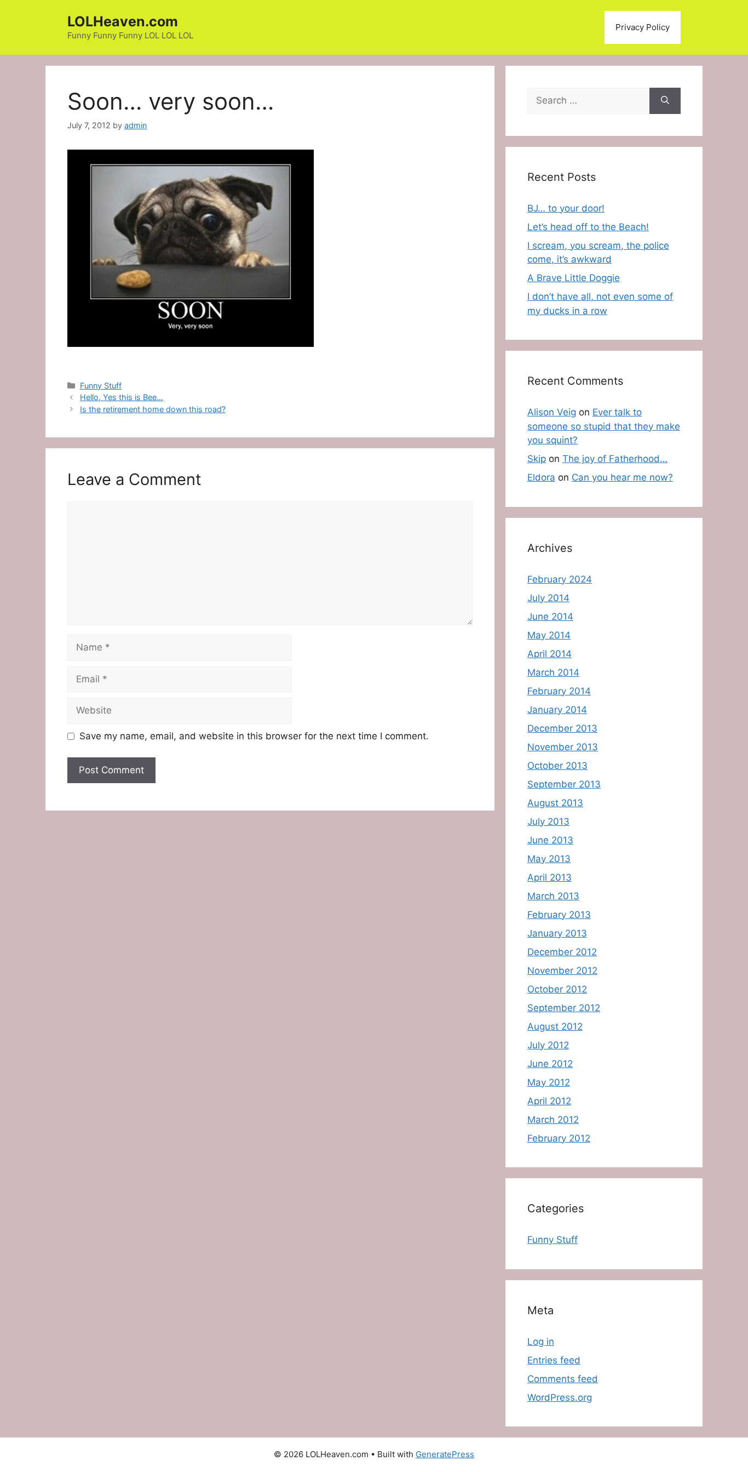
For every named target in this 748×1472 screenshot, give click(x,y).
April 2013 (549, 877)
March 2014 (553, 672)
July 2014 (548, 597)
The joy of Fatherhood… (615, 458)
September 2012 (563, 1007)
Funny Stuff (101, 385)
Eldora (541, 477)
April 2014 (549, 653)
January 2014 (557, 709)
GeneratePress (445, 1454)
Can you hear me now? (622, 477)
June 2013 (550, 840)
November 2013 (562, 746)
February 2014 (559, 691)
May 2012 (548, 1082)
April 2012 (549, 1101)
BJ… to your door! (566, 208)
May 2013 (549, 858)
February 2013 (559, 914)
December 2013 (562, 728)
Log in (540, 1341)
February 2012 (558, 1138)
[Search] (665, 101)
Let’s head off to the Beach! (588, 226)
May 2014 (549, 635)
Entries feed (553, 1360)
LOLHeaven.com (122, 21)
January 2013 (557, 933)
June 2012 (550, 1063)
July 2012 (548, 1045)
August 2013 (555, 802)
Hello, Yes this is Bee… (121, 397)
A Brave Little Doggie (573, 277)
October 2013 (557, 765)
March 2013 (553, 896)
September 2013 (564, 784)
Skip (536, 458)
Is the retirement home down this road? (153, 409)
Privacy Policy (642, 27)
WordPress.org (559, 1397)
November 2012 (562, 970)
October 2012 (557, 989)
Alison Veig (551, 412)
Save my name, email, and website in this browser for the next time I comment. (254, 736)
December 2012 (562, 951)
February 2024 (559, 579)
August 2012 (555, 1026)
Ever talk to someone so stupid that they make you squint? (603, 426)
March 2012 (553, 1119)
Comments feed (562, 1378)
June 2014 (550, 616)
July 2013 (548, 821)
